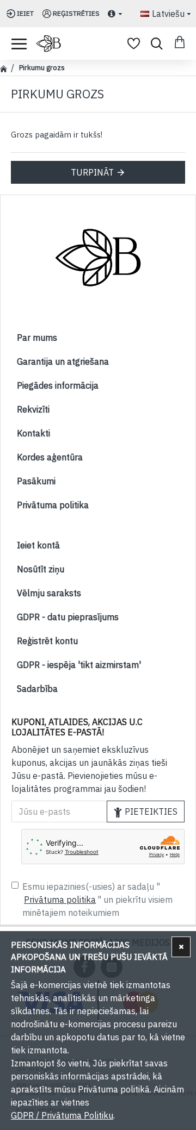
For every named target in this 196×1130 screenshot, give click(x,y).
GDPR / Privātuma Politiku (62, 1115)
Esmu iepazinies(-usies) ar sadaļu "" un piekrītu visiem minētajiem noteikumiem (97, 899)
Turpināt (92, 172)
